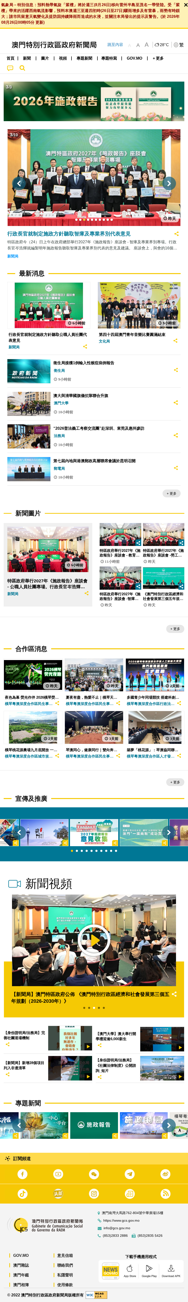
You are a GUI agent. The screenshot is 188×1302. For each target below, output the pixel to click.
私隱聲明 (65, 1275)
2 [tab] (76, 851)
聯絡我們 (65, 1265)
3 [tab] (81, 851)
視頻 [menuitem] (63, 58)
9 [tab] (111, 851)
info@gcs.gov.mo (117, 1228)
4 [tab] (86, 851)
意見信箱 (65, 1255)
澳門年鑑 (21, 1275)
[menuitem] (27, 58)
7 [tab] (101, 851)
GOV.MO (21, 1255)
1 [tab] (72, 851)
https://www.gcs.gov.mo (121, 1220)
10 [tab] (116, 851)
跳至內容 (115, 45)
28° (164, 45)
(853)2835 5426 (150, 1236)
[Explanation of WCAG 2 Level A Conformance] (96, 1295)
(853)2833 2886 (115, 1236)
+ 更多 (171, 493)
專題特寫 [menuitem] (109, 58)
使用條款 (65, 1285)
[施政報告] (94, 1125)
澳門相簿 (21, 1285)
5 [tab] (91, 851)
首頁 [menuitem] (10, 58)
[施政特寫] (144, 1125)
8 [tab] (106, 851)
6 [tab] (96, 851)
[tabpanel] (94, 832)
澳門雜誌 (21, 1265)
